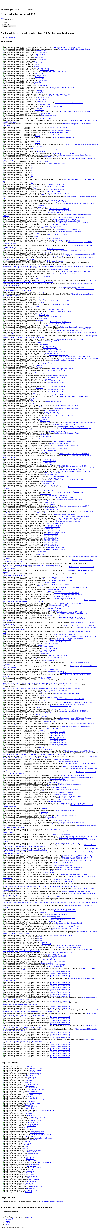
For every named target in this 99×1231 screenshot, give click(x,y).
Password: (5, 24)
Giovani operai (46, 944)
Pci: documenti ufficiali (51, 412)
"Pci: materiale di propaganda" (57, 375)
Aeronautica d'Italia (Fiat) (58, 779)
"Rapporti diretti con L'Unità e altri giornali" (69, 492)
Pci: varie (38, 438)
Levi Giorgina (30, 1143)
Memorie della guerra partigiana (58, 355)
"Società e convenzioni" (51, 485)
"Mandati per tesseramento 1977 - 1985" (66, 593)
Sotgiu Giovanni (41, 63)
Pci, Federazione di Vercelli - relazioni (64, 424)
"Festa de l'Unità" (45, 652)
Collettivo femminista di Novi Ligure (52, 1202)
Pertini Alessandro (34, 1164)
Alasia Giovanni (41, 51)
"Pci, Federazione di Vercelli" (56, 389)
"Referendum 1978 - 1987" (54, 608)
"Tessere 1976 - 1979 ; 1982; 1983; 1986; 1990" (74, 587)
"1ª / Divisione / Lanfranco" (54, 261)
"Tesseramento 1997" (49, 464)
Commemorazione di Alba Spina (59, 443)
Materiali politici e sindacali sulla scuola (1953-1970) (74, 111)
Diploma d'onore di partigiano (57, 965)
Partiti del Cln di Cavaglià (53, 402)
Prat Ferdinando (32, 1169)
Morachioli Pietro (33, 1153)
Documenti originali (44, 113)
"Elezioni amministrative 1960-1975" (63, 497)
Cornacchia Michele (36, 1103)
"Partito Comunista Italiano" (55, 249)
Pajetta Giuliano (32, 1160)
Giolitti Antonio (31, 1126)
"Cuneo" (37, 275)
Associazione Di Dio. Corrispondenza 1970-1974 (75, 329)
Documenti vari (43, 452)
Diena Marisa (30, 1108)
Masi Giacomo (39, 77)
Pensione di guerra (46, 362)
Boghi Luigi (28, 1082)
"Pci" (34, 372)
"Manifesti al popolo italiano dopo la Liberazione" (75, 271)
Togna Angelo (39, 91)
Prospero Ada (30, 1171)
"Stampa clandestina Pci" (57, 746)
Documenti (39, 320)
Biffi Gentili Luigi (33, 1077)
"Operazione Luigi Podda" (54, 525)
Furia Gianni (41, 554)
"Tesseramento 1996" (49, 462)
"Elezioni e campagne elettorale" (61, 130)
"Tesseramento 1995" (49, 461)
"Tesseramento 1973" (49, 579)
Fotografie (39, 707)
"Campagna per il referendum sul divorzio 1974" (74, 506)
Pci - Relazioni (42, 419)
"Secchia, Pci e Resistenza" (54, 191)
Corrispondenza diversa (51, 353)
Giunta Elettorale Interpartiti (55, 824)
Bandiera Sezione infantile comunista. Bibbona (75, 892)
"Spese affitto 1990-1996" (53, 475)
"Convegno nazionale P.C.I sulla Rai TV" (67, 230)
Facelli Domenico (42, 80)
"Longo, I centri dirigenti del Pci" (60, 193)
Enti (4, 45)
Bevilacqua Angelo (35, 1074)
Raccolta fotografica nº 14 (58, 742)
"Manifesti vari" (44, 653)
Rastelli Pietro (30, 1173)
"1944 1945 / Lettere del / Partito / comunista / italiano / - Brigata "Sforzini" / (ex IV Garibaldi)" (49, 281)
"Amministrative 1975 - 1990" (57, 610)
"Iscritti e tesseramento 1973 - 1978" (63, 581)
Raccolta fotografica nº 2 (57, 735)
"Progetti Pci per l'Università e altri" (62, 210)
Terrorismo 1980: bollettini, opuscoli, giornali (70, 704)
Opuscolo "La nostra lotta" (54, 966)
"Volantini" (39, 365)
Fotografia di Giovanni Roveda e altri (63, 709)
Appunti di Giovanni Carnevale (58, 690)
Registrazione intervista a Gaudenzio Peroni (68, 947)
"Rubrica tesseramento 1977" (56, 589)
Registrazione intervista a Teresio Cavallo (65, 928)
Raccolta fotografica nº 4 (57, 732)
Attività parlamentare (48, 346)
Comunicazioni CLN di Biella (62, 820)
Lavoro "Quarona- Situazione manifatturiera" (70, 518)
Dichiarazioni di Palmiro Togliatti (61, 834)
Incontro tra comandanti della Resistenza (69, 867)
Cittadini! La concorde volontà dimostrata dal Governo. (81, 836)
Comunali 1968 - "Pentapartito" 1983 (63, 240)
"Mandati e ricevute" (48, 481)
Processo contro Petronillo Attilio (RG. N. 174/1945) (78, 702)
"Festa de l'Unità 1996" (51, 544)
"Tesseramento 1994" (49, 459)
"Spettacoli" (40, 645)
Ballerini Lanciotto (34, 1072)
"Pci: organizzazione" (49, 374)
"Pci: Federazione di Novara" (56, 370)
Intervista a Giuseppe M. (52, 954)
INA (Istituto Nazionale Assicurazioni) (69, 784)
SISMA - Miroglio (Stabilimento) (65, 810)
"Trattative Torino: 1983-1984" (57, 235)
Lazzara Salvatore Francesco (43, 1138)
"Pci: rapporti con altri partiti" (56, 377)
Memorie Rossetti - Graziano (56, 549)
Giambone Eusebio (35, 1120)
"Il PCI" (36, 306)
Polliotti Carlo (39, 64)
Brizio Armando (32, 1091)
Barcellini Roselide (43, 97)
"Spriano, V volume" (48, 195)
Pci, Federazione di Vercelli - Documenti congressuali (78, 422)
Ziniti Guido (28, 1192)
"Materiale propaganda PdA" (56, 163)
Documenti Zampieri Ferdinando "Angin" (68, 445)
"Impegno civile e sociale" (55, 134)
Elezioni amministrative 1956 (56, 238)
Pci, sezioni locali (45, 436)
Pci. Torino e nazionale (50, 150)
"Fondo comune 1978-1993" (56, 478)
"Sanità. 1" (39, 233)
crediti (7, 1224)
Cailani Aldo (29, 1096)
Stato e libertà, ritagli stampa (55, 309)
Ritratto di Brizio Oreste (54, 921)
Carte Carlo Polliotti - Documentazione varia (70, 720)
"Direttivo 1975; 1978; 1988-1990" (62, 584)
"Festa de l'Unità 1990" (51, 534)
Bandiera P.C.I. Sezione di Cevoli (63, 879)
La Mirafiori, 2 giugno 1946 (56, 919)
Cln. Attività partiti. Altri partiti (57, 224)
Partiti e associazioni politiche (56, 431)
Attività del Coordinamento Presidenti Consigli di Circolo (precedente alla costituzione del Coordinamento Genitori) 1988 (40, 683)
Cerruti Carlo (38, 82)
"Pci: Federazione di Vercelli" (56, 382)
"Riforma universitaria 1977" (56, 212)
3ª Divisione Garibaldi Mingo (53, 106)
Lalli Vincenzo (30, 1136)
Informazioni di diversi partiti (61, 765)
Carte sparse (40, 292)
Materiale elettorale (47, 440)
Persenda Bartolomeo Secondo (45, 1162)
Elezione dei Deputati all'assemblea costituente (73, 838)
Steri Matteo (28, 1185)
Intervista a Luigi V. (48, 958)
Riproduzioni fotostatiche (48, 115)
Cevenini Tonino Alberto (40, 1100)
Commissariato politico (50, 660)
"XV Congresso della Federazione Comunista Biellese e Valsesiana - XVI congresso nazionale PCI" (48, 564)
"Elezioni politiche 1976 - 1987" (59, 607)
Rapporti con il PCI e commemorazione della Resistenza (81, 358)
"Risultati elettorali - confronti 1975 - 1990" (69, 612)
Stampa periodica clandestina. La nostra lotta (70, 217)
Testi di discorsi (43, 407)
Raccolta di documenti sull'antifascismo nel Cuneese (74, 49)
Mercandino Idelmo (44, 104)
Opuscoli (37, 141)
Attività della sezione (44, 118)
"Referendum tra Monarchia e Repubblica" (69, 221)
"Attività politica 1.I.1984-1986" (59, 209)
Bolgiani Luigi (30, 1086)
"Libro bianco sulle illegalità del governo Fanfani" (75, 726)
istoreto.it (29, 1217)
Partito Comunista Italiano (53, 713)
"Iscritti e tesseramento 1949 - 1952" (63, 577)
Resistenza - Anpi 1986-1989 (56, 316)
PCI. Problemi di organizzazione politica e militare (75, 673)
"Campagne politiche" (49, 650)
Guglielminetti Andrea (37, 1131)
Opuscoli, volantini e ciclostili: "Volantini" (68, 521)
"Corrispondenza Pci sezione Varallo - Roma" (71, 603)
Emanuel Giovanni (52, 786)
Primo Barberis (43, 344)
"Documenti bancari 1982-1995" (59, 476)
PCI (33, 139)
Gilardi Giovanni (33, 1124)
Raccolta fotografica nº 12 (58, 739)
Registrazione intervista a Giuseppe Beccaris (68, 925)
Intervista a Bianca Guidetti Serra (57, 914)
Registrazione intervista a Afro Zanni (61, 935)
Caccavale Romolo (35, 1094)
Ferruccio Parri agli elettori (55, 829)
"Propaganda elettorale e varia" (57, 655)
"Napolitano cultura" (48, 228)
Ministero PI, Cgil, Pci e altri (55, 184)
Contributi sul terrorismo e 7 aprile (60, 706)
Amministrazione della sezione (53, 117)
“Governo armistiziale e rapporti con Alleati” (70, 699)
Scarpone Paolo (40, 78)
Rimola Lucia (39, 92)
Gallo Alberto (42, 551)
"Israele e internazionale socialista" (61, 311)
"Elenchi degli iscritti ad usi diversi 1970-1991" (72, 466)
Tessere (41, 747)
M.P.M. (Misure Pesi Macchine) (63, 793)
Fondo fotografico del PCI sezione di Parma (66, 47)
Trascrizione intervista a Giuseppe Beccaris (69, 923)
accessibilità (9, 1219)
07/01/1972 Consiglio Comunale (59, 448)
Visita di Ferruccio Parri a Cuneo (62, 862)
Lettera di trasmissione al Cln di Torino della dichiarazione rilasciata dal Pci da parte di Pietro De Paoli (50, 1010)
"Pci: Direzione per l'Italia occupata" (63, 369)
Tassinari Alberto (42, 101)
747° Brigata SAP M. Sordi (54, 341)
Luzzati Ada (28, 1146)
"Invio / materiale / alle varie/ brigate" (68, 761)
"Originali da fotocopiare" (53, 530)
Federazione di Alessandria (54, 349)
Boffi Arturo (28, 1080)
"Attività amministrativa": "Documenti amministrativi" (79, 626)
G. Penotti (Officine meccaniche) (65, 799)
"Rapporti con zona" (48, 490)
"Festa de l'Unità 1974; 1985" (57, 532)
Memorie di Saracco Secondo (56, 548)
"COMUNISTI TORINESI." (57, 961)
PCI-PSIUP (40, 695)
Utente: (4, 22)
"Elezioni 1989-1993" (49, 502)
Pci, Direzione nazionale (51, 410)
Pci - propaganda (45, 421)
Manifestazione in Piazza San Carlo (65, 911)
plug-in (8, 1222)
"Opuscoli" (39, 388)
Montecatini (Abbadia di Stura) (62, 794)
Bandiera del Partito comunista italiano (64, 909)
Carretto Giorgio (41, 54)
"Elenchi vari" (42, 586)
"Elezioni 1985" (44, 501)
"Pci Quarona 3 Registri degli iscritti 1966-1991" (74, 454)
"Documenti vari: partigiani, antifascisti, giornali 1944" (79, 254)
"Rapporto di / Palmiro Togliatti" (59, 269)
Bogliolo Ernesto (33, 1084)
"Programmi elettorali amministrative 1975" (69, 499)
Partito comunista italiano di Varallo (59, 94)
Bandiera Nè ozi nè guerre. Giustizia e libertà (73, 874)
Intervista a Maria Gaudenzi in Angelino (63, 918)
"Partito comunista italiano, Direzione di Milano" (74, 396)
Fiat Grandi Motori (52, 782)
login (2, 18)
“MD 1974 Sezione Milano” (55, 697)
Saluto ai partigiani (47, 963)
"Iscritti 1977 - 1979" (48, 582)
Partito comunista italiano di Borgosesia (62, 87)
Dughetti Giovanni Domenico (44, 1110)
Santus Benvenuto (34, 1180)
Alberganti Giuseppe (36, 1068)
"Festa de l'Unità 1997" (51, 546)
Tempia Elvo (38, 61)
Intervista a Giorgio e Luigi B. (57, 956)
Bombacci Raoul (33, 1087)
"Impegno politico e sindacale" (59, 132)
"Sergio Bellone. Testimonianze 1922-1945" (70, 330)
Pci (32, 148)
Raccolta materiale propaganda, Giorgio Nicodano (75, 155)
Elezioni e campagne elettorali (58, 127)
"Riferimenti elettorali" (50, 508)
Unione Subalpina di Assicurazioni (66, 815)
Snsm (34, 188)
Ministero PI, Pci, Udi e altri (55, 186)
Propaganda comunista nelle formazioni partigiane (80, 763)
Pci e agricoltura (45, 417)
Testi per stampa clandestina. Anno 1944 (66, 693)
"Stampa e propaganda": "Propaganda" (65, 634)
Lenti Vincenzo (40, 108)
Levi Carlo (27, 1141)
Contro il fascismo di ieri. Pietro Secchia (67, 843)
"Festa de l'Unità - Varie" (52, 643)
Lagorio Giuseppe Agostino (42, 1134)
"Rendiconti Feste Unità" (52, 527)
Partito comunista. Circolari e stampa (63, 153)
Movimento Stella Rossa (51, 157)
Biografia (38, 342)
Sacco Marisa (38, 57)
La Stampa (44, 812)
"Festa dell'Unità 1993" (51, 539)
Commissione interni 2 (50, 348)
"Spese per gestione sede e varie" (60, 596)
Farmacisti (44, 808)
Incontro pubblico (48, 871)
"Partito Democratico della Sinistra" (63, 137)
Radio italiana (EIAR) (54, 801)
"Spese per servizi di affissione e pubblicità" (69, 594)
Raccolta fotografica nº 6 (57, 733)
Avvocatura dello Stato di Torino (64, 780)
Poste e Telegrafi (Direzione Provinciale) (71, 798)
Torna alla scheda (10, 37)
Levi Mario (36, 66)
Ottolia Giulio (30, 1159)
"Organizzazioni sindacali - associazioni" (71, 822)
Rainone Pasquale (42, 56)
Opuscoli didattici (45, 692)
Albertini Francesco (35, 1070)
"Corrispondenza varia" (51, 528)
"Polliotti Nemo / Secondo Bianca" (61, 301)
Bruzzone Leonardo (35, 1093)
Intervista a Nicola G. (49, 959)
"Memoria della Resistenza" (54, 523)
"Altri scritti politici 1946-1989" (58, 202)
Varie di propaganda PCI (52, 669)
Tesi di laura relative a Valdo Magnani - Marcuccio (75, 327)
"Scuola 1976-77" (45, 678)
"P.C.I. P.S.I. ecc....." (48, 363)
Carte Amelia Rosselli (49, 721)
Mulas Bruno (29, 1155)
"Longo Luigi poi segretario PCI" (60, 256)
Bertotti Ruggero (41, 52)
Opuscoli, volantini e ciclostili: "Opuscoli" (68, 520)
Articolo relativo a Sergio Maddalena (63, 360)
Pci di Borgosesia (45, 447)
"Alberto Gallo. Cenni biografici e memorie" (70, 339)
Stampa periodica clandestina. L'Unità (64, 219)
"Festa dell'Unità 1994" (51, 541)
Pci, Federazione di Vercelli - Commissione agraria (76, 428)
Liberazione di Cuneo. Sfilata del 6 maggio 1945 (77, 855)
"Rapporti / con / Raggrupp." (61, 759)
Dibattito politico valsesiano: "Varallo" (64, 514)
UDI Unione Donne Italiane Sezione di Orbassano (75, 356)
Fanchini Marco (41, 99)
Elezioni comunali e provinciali (57, 351)
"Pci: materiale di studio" (52, 381)
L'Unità (39, 937)
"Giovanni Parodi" (46, 252)
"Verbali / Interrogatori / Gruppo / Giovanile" (70, 287)
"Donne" (37, 659)
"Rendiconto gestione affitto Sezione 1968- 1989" (75, 471)
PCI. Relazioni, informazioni (55, 671)
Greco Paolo (29, 1129)
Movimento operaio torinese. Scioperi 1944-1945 (74, 223)
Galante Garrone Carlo (38, 1117)
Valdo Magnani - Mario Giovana (56, 71)
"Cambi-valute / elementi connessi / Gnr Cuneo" (78, 751)
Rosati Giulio (29, 1174)
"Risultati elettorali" (47, 647)
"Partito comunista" (47, 276)
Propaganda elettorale (49, 450)
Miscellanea (40, 146)
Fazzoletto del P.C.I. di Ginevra (57, 897)
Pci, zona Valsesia (45, 435)
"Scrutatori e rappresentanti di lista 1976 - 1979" (73, 614)
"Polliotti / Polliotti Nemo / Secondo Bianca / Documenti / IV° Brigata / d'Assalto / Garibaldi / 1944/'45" (34, 754)
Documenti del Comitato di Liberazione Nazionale (75, 718)
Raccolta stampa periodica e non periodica (68, 231)
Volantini (37, 143)
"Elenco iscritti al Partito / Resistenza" (64, 273)
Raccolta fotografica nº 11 (58, 737)
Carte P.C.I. (40, 730)
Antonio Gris (41, 700)
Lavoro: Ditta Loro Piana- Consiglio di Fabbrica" (74, 516)
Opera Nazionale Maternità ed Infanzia (70, 796)
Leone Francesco (42, 85)
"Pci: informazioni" (47, 379)
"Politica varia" (43, 318)
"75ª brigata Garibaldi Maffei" (57, 395)
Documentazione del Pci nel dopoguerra (66, 408)
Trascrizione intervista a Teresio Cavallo (66, 926)
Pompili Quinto (31, 1166)
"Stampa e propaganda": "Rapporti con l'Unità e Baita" (80, 636)
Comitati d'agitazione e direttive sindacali (71, 775)
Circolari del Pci (44, 162)
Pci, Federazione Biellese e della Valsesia (67, 405)
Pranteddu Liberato (35, 1167)
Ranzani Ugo (42, 553)
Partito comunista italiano (49, 89)
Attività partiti (42, 207)
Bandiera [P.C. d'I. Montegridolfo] (63, 881)
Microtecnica (46, 791)
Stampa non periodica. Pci (53, 226)
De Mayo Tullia (32, 1107)
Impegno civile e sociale (53, 129)
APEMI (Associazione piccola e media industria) (79, 777)
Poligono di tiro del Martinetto (60, 930)
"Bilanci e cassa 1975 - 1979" (57, 591)
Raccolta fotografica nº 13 (58, 740)
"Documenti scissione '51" (54, 325)
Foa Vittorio (28, 1113)
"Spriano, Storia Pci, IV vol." (56, 190)
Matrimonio (43, 912)
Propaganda (40, 205)
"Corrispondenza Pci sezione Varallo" (63, 598)
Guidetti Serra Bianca (37, 1133)
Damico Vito (29, 1105)
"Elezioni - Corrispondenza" (55, 615)
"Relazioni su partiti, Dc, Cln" (57, 323)
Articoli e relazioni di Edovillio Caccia (64, 442)
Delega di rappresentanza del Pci (60, 971)
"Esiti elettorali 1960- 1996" (55, 504)
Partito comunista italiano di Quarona (60, 96)
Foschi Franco (39, 110)
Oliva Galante (30, 1157)
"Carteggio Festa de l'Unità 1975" (60, 640)
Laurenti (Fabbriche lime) (58, 787)
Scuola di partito (44, 315)
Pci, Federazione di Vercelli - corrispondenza (70, 426)
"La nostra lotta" (50, 749)
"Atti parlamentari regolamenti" (58, 495)
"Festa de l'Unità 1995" (51, 542)
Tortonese (44, 813)
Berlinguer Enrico (50, 817)
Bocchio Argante (33, 1079)
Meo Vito (26, 1148)
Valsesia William (41, 75)
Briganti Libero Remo (37, 1089)
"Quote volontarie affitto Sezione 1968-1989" (71, 469)
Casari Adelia (38, 73)
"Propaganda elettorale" (51, 648)
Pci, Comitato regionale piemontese (62, 415)
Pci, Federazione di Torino (54, 414)
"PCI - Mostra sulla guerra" (54, 657)
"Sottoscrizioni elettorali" (52, 509)
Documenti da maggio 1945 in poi (60, 322)
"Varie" (37, 136)
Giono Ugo (27, 1127)
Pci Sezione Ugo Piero (47, 70)
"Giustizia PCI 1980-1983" (54, 728)
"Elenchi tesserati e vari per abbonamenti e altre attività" (80, 468)
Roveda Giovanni (33, 1178)
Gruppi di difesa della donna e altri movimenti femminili (81, 144)
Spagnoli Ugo (30, 1183)
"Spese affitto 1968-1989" (53, 473)
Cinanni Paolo (30, 1101)
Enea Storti (39, 313)
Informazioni (41, 151)
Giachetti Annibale (43, 68)
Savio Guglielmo (42, 59)
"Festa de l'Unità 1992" (51, 537)
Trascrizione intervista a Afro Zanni (62, 952)
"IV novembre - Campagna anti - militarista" (70, 638)
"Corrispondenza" (45, 494)
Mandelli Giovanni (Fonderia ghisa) (67, 789)
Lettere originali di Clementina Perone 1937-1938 (75, 250)
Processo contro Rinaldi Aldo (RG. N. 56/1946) (73, 711)
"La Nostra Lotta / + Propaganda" (60, 304)
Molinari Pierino (32, 1152)
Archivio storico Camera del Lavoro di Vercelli (69, 103)
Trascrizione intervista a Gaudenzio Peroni (68, 945)
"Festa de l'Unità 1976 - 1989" (57, 641)
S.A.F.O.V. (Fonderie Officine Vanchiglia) (73, 803)
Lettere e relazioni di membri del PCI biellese (75, 766)
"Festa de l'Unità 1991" (51, 535)
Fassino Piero (47, 819)
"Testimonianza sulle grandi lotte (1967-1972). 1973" (78, 203)
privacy (8, 1221)
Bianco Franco (30, 1075)
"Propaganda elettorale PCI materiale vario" (69, 617)
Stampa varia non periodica (54, 200)
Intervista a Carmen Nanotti (51, 916)
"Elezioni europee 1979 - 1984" (58, 605)
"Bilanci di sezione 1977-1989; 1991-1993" (69, 480)
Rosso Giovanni (32, 1176)
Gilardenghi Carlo (33, 1122)
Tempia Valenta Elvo (36, 1186)
